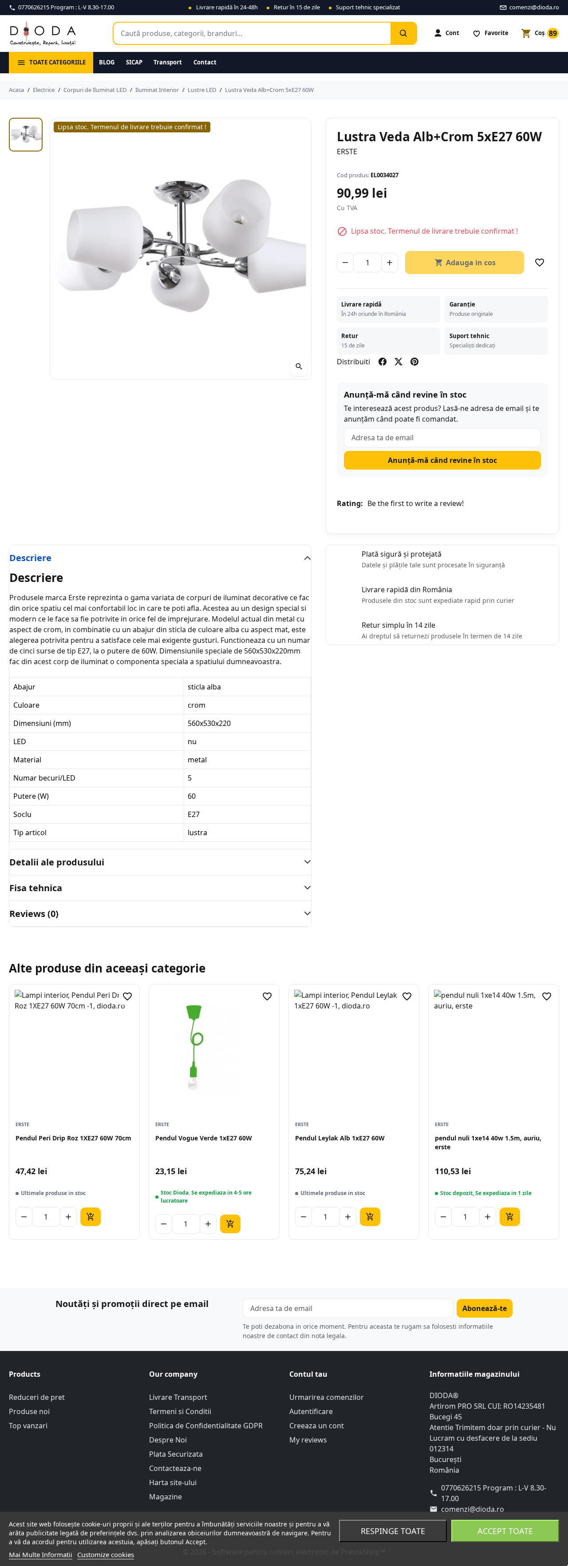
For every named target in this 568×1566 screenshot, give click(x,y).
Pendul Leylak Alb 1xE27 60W (340, 1138)
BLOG (106, 62)
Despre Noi (168, 1440)
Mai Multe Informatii (40, 1554)
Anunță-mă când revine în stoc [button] (442, 460)
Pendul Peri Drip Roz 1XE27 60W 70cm (73, 1138)
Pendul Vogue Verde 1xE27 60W (203, 1138)
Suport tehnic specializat (368, 7)
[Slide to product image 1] (26, 134)
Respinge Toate (393, 1531)
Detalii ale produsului (56, 862)
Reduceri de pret (37, 1397)
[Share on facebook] (382, 362)
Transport (168, 62)
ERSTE (347, 151)
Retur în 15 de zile (297, 7)
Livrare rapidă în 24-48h (227, 7)
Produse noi (29, 1411)
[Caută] (403, 33)
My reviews (308, 1440)
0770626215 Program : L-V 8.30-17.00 (493, 1493)
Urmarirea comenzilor (326, 1397)
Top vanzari (28, 1426)
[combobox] (252, 33)
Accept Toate (505, 1531)
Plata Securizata (176, 1454)
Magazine (165, 1497)
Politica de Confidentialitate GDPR (206, 1426)
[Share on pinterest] (414, 362)
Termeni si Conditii (180, 1411)
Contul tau (308, 1374)
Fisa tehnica (35, 888)
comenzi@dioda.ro (472, 1509)
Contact (205, 62)
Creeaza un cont (316, 1426)
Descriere (30, 558)
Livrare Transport (178, 1397)
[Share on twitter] (398, 362)
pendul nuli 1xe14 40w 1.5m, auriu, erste (488, 1142)
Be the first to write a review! (415, 503)
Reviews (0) (34, 914)
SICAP (134, 62)
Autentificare (311, 1411)
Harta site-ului (173, 1482)
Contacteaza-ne (175, 1468)
